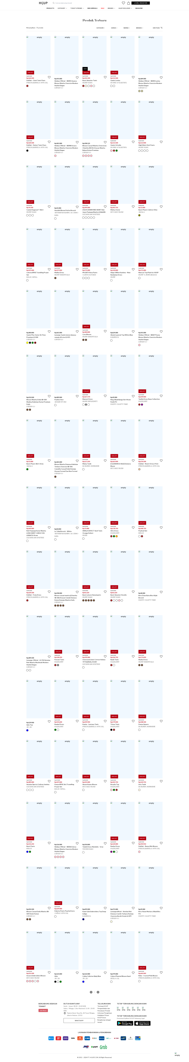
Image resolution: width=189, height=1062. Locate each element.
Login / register (140, 3)
